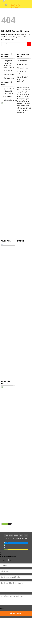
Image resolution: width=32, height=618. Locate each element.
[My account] (30, 6)
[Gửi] (29, 44)
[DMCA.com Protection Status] (6, 524)
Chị (11, 560)
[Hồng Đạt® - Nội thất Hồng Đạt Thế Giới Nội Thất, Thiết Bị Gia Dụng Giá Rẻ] (15, 6)
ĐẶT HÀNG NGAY (16, 613)
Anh (3, 560)
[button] (2, 6)
